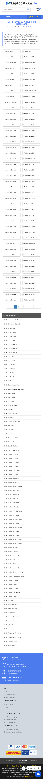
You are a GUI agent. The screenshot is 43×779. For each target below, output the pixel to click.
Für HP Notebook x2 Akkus (12, 438)
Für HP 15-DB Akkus (10, 336)
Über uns (8, 692)
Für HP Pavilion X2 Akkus (11, 588)
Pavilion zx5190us (10, 243)
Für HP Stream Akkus (10, 629)
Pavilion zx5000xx (29, 249)
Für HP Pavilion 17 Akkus (11, 474)
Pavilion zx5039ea (29, 294)
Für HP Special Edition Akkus (12, 617)
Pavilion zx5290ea (29, 142)
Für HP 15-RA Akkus (10, 373)
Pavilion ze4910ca (10, 62)
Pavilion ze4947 (9, 51)
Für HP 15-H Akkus (9, 369)
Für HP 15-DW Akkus (10, 340)
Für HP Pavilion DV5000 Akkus (13, 519)
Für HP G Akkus (8, 417)
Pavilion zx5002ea (10, 255)
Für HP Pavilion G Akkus (11, 551)
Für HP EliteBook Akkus (10, 405)
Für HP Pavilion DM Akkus (11, 478)
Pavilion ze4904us (10, 74)
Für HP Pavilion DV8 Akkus (11, 535)
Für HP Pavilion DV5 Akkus (11, 515)
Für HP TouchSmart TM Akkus (12, 633)
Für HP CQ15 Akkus (9, 397)
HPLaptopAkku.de (24, 760)
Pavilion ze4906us (29, 68)
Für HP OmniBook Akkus (11, 446)
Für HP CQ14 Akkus (9, 393)
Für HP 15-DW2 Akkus (10, 348)
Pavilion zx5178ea (10, 232)
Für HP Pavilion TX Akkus (11, 580)
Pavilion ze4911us (10, 57)
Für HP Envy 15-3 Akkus (11, 413)
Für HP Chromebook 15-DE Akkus (14, 389)
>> (39, 307)
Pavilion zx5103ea (10, 164)
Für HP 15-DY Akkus (10, 356)
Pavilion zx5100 (29, 153)
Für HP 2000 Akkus (9, 381)
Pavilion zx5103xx (29, 164)
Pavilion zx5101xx (29, 158)
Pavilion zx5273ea (10, 130)
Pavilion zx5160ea (10, 209)
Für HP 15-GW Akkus (10, 364)
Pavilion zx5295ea (29, 147)
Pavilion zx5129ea (29, 181)
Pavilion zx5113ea (10, 175)
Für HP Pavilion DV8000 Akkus (13, 539)
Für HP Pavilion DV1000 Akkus (13, 486)
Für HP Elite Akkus (9, 401)
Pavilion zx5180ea (29, 232)
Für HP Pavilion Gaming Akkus (12, 556)
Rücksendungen (10, 710)
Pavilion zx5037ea (29, 288)
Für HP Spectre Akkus (10, 621)
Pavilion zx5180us (10, 238)
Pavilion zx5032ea (29, 283)
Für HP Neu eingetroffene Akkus (13, 324)
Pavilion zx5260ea (29, 119)
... (31, 307)
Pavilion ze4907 (9, 68)
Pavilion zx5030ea (10, 283)
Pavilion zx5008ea (29, 260)
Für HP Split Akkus (9, 625)
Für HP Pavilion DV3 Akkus (11, 499)
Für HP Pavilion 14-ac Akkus (12, 462)
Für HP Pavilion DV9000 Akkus (13, 543)
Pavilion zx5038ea (10, 294)
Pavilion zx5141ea (10, 192)
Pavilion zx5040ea (29, 300)
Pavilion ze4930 (29, 51)
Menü (8, 17)
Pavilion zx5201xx (29, 108)
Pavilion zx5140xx (29, 187)
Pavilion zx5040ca (10, 300)
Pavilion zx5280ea (29, 136)
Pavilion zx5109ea (10, 170)
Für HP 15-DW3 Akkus (10, 352)
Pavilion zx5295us (10, 153)
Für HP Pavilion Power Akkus (12, 568)
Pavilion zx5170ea (10, 221)
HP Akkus (17, 27)
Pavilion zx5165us (29, 215)
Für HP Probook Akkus (10, 608)
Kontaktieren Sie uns (12, 729)
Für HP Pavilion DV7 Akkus (11, 531)
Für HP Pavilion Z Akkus (10, 596)
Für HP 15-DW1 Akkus (10, 344)
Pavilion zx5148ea (10, 198)
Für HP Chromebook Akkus (12, 385)
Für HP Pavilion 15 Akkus (11, 466)
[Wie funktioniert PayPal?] (29, 755)
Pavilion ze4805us (29, 79)
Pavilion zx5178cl (29, 226)
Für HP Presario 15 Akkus (11, 604)
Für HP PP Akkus (8, 600)
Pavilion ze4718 (9, 91)
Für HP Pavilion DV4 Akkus (11, 507)
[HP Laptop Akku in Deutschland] (21, 5)
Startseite (10, 27)
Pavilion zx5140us (10, 187)
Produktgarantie (10, 694)
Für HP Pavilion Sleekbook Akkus (13, 572)
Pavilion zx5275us (10, 136)
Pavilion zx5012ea (10, 272)
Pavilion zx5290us (10, 147)
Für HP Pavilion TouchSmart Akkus (14, 576)
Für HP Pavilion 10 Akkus (11, 454)
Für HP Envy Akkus (9, 409)
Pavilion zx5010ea (10, 266)
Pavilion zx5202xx (10, 113)
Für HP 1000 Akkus (9, 328)
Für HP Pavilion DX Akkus (11, 547)
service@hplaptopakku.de (14, 732)
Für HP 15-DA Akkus (10, 332)
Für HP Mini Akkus (9, 434)
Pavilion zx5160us (29, 209)
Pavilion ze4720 (29, 85)
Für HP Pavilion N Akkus (11, 564)
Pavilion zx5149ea (29, 198)
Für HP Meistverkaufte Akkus (12, 320)
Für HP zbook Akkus (9, 645)
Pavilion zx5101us (10, 158)
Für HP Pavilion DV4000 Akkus (13, 511)
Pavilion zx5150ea (10, 204)
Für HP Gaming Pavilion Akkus (12, 421)
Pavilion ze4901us (29, 74)
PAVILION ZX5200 (10, 102)
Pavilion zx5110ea (29, 170)
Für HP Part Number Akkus (11, 450)
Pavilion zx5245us (10, 119)
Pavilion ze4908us (29, 62)
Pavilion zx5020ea (10, 277)
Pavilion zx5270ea (29, 125)
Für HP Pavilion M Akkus (11, 560)
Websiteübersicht (11, 697)
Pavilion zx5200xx (10, 108)
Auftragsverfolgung (11, 717)
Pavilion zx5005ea (10, 260)
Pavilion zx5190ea (29, 238)
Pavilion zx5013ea (29, 272)
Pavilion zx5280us (10, 142)
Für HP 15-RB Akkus (9, 377)
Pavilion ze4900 (9, 79)
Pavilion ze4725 (9, 85)
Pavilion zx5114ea (29, 175)
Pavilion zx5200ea (29, 102)
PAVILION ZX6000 (30, 91)
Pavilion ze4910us (29, 57)
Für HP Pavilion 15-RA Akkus (12, 470)
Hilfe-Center (34, 17)
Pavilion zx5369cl (29, 96)
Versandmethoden (11, 719)
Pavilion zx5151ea (29, 204)
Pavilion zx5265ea (10, 125)
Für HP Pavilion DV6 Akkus (11, 523)
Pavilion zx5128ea (10, 181)
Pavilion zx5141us (29, 192)
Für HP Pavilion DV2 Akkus (11, 490)
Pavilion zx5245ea (29, 113)
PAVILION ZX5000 (30, 243)
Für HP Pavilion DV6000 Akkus (13, 527)
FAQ (7, 707)
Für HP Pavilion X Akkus (10, 584)
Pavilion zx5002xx (29, 255)
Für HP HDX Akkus (9, 425)
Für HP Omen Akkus (9, 442)
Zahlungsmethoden (11, 722)
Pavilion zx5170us (29, 221)
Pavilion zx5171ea (10, 226)
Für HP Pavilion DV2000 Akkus (13, 495)
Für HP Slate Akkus (9, 612)
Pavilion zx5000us (10, 249)
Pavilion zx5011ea (29, 266)
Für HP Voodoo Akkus (10, 641)
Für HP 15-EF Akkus (9, 360)
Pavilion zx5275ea (29, 130)
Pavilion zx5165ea (10, 215)
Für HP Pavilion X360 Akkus (12, 592)
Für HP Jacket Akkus (10, 430)
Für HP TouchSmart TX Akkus (12, 637)
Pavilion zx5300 (9, 96)
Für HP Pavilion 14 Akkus (11, 458)
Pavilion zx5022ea (29, 277)
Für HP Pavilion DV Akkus (11, 482)
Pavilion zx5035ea (10, 288)
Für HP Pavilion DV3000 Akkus (13, 503)
